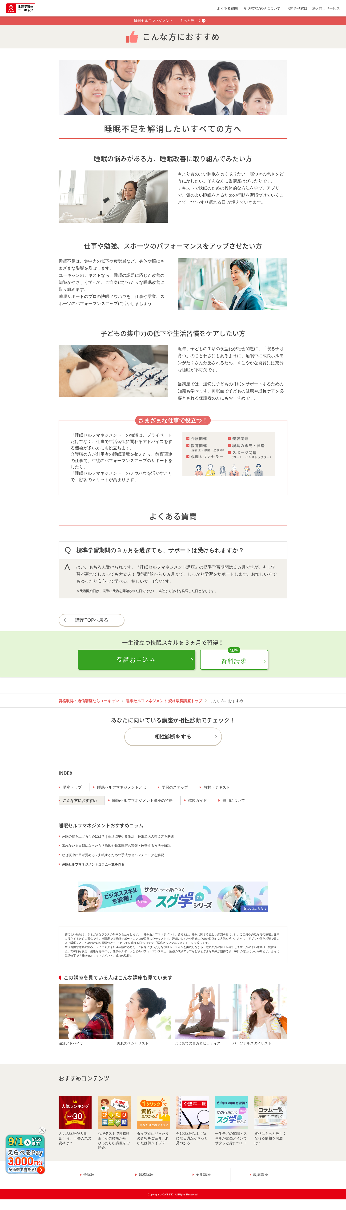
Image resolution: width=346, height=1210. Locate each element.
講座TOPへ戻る (91, 620)
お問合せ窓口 (297, 8)
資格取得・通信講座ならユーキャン (89, 701)
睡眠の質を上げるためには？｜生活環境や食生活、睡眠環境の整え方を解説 (118, 836)
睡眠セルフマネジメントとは (121, 787)
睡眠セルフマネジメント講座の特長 (142, 801)
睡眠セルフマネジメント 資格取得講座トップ (164, 701)
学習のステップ (175, 787)
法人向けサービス (326, 8)
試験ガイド (197, 801)
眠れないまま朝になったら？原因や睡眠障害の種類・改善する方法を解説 (116, 845)
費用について (233, 801)
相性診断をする (173, 736)
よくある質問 (227, 8)
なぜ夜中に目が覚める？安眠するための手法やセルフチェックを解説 (113, 855)
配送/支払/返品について (262, 8)
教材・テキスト (217, 787)
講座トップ (72, 787)
